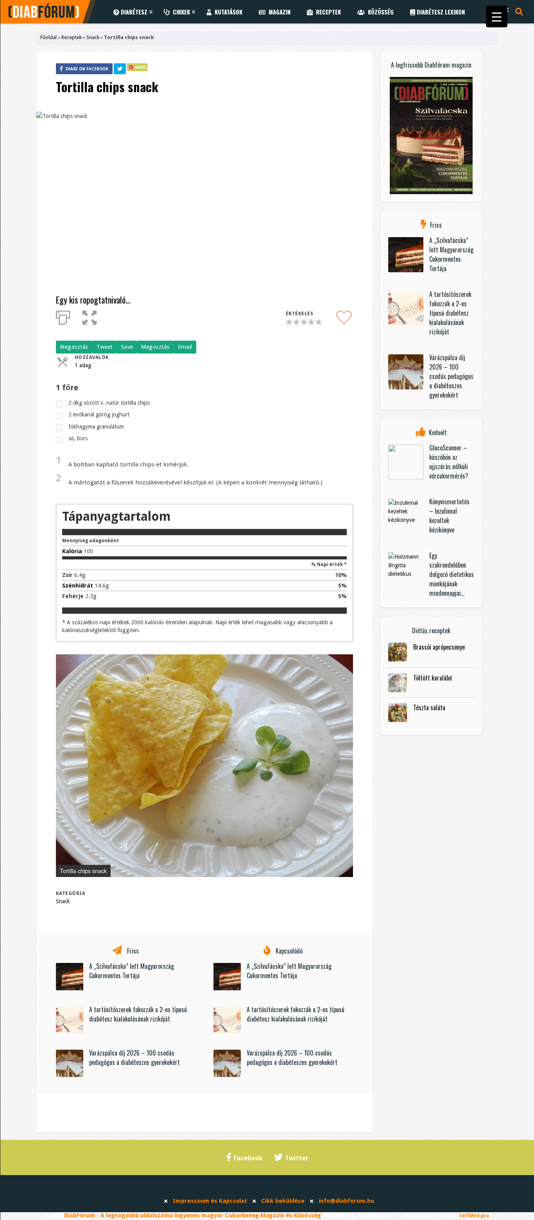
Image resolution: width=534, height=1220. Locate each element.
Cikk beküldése (283, 1200)
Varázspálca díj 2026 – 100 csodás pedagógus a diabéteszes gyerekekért (134, 1057)
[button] (346, 661)
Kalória (72, 551)
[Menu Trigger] (496, 16)
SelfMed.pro (474, 1215)
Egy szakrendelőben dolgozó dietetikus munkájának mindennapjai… (451, 574)
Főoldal (48, 37)
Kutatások (226, 11)
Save (140, 67)
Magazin (277, 11)
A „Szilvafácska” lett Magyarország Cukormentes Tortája (131, 970)
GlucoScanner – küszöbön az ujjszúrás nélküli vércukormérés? (448, 461)
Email (185, 347)
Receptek (327, 11)
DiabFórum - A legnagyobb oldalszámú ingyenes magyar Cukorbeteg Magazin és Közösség (192, 1215)
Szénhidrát (77, 585)
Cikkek (180, 11)
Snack (92, 37)
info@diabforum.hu (346, 1200)
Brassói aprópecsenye (439, 647)
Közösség (379, 11)
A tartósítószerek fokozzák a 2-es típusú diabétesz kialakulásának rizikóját (138, 1014)
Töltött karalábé (432, 677)
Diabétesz (133, 11)
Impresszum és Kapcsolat (210, 1200)
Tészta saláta (429, 707)
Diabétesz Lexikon (440, 11)
